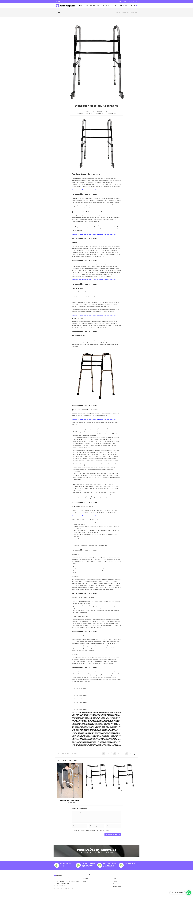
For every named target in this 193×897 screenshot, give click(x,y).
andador (81, 113)
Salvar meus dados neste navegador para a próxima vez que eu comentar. (93, 830)
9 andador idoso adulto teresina (129, 12)
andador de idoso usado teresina (80, 718)
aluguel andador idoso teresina (99, 712)
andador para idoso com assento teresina (83, 733)
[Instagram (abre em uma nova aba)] (60, 1)
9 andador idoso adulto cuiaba (69, 800)
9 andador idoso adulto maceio (123, 791)
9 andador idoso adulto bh (96, 791)
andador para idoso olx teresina (95, 735)
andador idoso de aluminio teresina (85, 726)
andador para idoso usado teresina (101, 736)
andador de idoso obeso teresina (106, 715)
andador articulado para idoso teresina (90, 714)
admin (87, 111)
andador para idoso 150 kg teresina (97, 730)
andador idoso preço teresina (109, 727)
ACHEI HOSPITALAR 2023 (100, 895)
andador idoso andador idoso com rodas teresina (85, 721)
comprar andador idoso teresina (95, 741)
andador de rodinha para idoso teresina (99, 718)
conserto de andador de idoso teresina (86, 742)
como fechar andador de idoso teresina (86, 739)
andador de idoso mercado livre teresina (87, 715)
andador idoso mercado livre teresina (90, 727)
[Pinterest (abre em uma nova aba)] (58, 1)
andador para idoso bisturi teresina (91, 732)
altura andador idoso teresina (83, 712)
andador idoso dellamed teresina (103, 726)
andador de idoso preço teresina (97, 717)
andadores (76, 178)
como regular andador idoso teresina (107, 739)
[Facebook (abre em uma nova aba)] (56, 1)
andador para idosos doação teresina (94, 738)
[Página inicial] (114, 12)
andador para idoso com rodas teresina (104, 733)
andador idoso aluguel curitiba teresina (92, 720)
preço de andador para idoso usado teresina (98, 744)
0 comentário (112, 113)
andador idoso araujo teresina (106, 721)
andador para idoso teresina (83, 736)
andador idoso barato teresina (94, 723)
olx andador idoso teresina (104, 742)
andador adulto (90, 113)
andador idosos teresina (109, 729)
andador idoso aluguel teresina (111, 720)
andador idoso (100, 113)
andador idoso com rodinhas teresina (91, 724)
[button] (188, 892)
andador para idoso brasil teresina (111, 732)
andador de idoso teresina (113, 717)
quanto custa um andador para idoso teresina (99, 745)
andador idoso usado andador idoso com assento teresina (87, 729)
